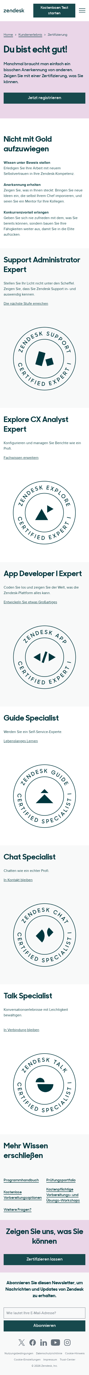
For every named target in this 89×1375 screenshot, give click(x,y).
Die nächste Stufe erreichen (26, 303)
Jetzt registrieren (44, 98)
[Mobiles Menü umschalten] (82, 10)
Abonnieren (44, 1326)
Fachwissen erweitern (21, 457)
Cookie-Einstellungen (27, 1359)
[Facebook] (32, 1342)
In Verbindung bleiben (21, 1030)
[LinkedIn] (43, 1342)
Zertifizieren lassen (44, 1260)
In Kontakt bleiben (18, 880)
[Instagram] (67, 1342)
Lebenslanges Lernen (21, 741)
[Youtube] (55, 1342)
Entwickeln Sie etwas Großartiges (30, 602)
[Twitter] (21, 1342)
